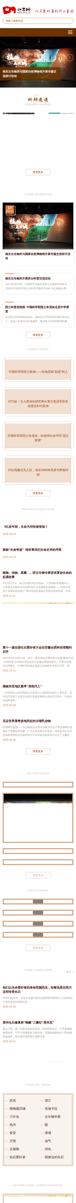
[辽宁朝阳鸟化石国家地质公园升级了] (38, 996)
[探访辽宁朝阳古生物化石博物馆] (38, 1029)
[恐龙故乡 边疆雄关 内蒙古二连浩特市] (38, 1085)
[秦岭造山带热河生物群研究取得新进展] (41, 138)
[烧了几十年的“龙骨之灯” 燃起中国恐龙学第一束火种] (38, 1160)
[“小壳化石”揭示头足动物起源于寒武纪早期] (54, 138)
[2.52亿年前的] (67, 138)
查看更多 (38, 172)
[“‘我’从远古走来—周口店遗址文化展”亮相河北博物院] (38, 1120)
